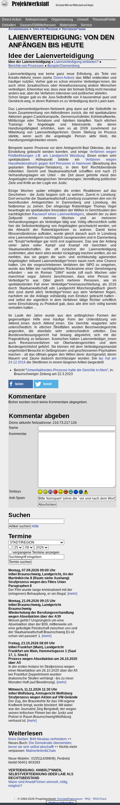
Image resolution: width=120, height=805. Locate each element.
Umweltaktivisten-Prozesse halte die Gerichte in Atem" (67, 370)
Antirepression (36, 19)
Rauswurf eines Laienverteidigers (58, 214)
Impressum (75, 798)
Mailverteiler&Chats (41, 751)
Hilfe (35, 526)
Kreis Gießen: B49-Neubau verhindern (37, 739)
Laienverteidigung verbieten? (76, 62)
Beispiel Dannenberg (63, 66)
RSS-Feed (99, 798)
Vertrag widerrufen (61, 802)
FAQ (87, 798)
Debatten (9, 25)
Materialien (68, 25)
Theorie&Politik (104, 19)
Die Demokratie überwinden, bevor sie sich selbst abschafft (40, 745)
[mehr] (72, 594)
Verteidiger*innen (74, 29)
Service (86, 25)
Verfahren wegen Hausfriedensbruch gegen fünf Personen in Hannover (62, 161)
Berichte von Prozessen (26, 66)
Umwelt (82, 19)
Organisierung (62, 19)
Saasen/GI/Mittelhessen (38, 25)
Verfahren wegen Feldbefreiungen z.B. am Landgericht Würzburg (62, 154)
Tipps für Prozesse (45, 29)
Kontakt (62, 798)
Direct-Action (11, 19)
